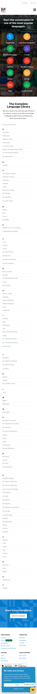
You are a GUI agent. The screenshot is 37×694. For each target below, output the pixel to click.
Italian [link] (10, 91)
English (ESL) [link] (10, 43)
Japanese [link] (10, 67)
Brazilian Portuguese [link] (10, 55)
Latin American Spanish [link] (27, 43)
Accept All (18, 685)
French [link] (27, 55)
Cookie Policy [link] (7, 680)
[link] (25, 3)
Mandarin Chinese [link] (27, 67)
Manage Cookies (18, 688)
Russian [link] (10, 79)
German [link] (27, 79)
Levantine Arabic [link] (27, 91)
